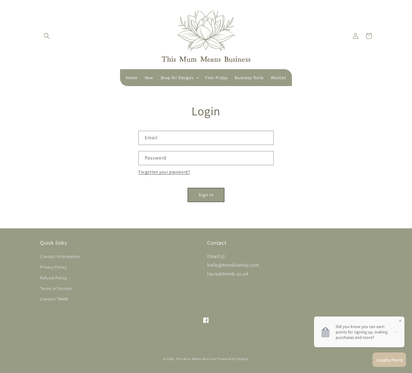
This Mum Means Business (196, 359)
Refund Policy (53, 278)
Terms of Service (56, 288)
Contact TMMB (54, 299)
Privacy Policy (53, 267)
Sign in (206, 195)
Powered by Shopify (233, 359)
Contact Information (60, 256)
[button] (46, 36)
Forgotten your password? (164, 172)
